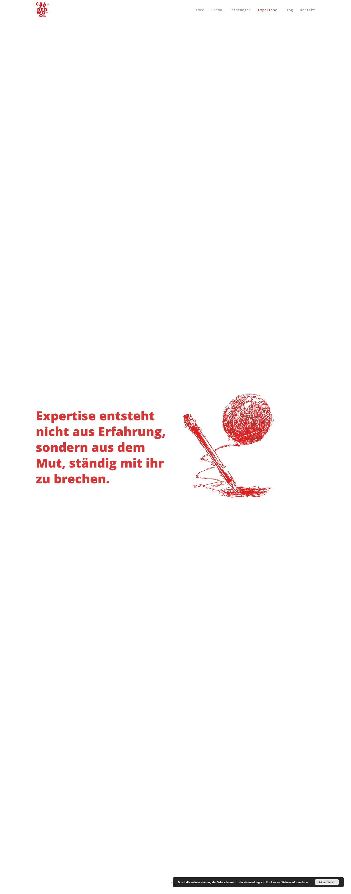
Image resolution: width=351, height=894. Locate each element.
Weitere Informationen (295, 882)
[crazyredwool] (42, 10)
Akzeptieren (327, 882)
